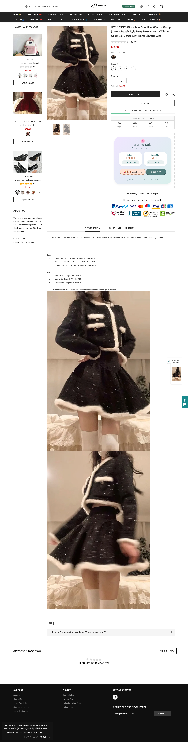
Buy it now (143, 103)
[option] (77, 73)
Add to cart (28, 83)
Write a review (167, 651)
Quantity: (114, 76)
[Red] (28, 192)
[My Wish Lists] (154, 7)
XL (133, 69)
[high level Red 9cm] (33, 192)
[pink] (20, 75)
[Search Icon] (148, 6)
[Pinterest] (115, 697)
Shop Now (156, 172)
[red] (36, 75)
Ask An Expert (152, 194)
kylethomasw (28, 59)
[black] (17, 192)
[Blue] (25, 75)
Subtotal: (114, 86)
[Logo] (98, 6)
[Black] (30, 75)
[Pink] (23, 192)
